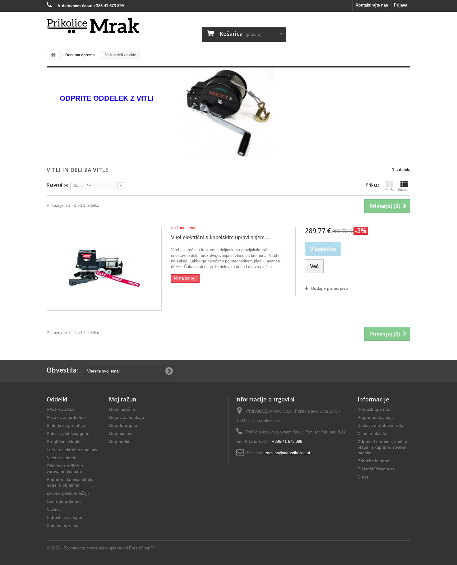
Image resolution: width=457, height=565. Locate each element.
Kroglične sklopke (64, 441)
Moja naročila (122, 409)
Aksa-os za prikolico (66, 417)
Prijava (400, 5)
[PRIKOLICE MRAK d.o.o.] (104, 26)
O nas (363, 477)
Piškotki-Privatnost (376, 469)
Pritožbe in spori (374, 461)
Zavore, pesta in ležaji (68, 493)
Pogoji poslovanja (375, 417)
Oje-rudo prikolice (64, 501)
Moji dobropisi (123, 425)
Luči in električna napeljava (73, 449)
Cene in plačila (372, 433)
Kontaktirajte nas (372, 5)
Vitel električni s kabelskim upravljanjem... (220, 237)
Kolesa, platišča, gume (68, 433)
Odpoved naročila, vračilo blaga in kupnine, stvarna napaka (382, 447)
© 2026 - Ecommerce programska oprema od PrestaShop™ (100, 548)
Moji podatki (121, 441)
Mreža (389, 190)
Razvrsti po (57, 185)
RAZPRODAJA (60, 409)
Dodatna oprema (62, 525)
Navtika (54, 509)
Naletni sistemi (61, 458)
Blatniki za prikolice (66, 425)
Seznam (404, 190)
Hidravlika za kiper (64, 517)
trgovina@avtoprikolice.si (287, 453)
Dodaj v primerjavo (329, 288)
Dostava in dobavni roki (380, 425)
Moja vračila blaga (126, 417)
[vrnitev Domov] (53, 55)
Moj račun (122, 399)
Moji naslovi (120, 433)
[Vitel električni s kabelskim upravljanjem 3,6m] (104, 269)
